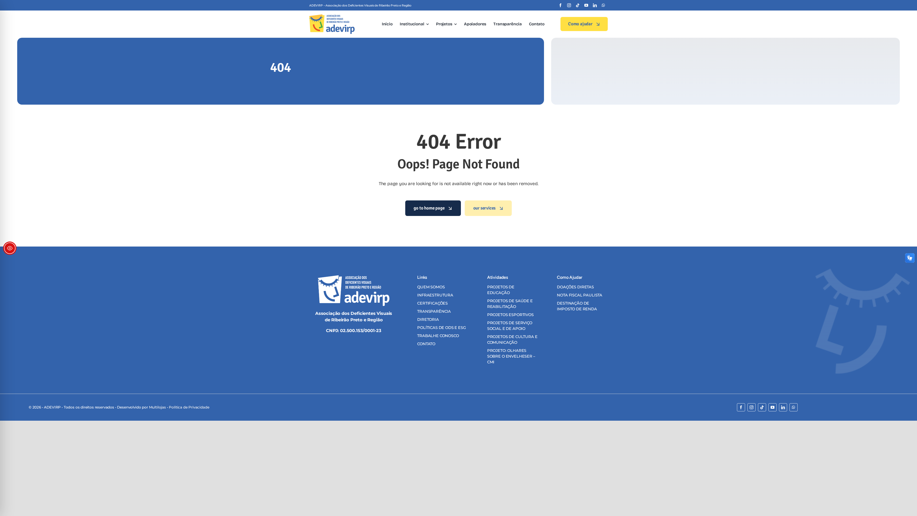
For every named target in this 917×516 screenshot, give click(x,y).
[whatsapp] (603, 5)
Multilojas (157, 407)
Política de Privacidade (189, 407)
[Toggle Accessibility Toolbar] (10, 248)
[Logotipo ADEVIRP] (332, 16)
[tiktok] (578, 5)
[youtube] (586, 5)
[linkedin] (595, 5)
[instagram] (569, 5)
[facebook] (560, 5)
